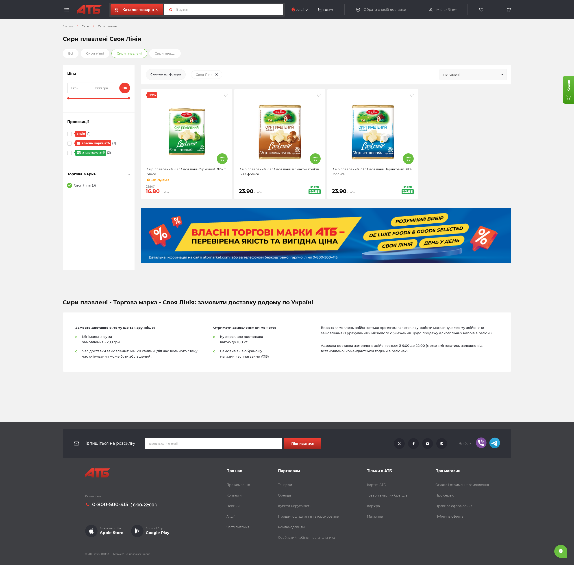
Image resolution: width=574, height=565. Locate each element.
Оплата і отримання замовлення (462, 485)
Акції (230, 516)
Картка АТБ (376, 485)
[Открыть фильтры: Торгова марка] (129, 174)
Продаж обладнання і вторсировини (308, 516)
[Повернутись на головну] (89, 9)
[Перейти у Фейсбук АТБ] (413, 443)
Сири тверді (165, 53)
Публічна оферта (449, 516)
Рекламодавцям (291, 527)
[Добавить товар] (222, 158)
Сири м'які (95, 53)
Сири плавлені (129, 53)
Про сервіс (444, 495)
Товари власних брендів (387, 495)
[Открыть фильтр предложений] (129, 122)
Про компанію (238, 485)
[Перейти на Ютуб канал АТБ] (427, 443)
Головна (68, 26)
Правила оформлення (453, 506)
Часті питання (237, 527)
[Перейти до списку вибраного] (481, 9)
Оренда (284, 495)
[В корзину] (508, 9)
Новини (233, 506)
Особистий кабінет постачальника (306, 538)
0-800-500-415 (110, 505)
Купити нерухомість (294, 506)
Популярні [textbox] (451, 74)
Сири (85, 26)
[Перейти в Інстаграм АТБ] (441, 443)
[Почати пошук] (169, 9)
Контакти (234, 495)
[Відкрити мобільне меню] (66, 10)
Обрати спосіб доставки (385, 10)
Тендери (285, 485)
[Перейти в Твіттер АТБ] (399, 443)
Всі (70, 53)
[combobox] (473, 74)
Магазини (375, 516)
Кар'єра (373, 506)
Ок (124, 88)
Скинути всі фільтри (165, 74)
